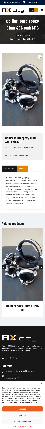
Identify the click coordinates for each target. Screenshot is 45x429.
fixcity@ (9, 378)
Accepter (23, 409)
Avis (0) (22, 168)
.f (18, 378)
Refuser (22, 415)
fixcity (15, 378)
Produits (24, 35)
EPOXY (28, 155)
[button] (41, 383)
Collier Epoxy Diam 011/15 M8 (22, 308)
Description (9, 168)
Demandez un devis (36, 10)
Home (17, 35)
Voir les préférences (22, 421)
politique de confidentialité (22, 426)
